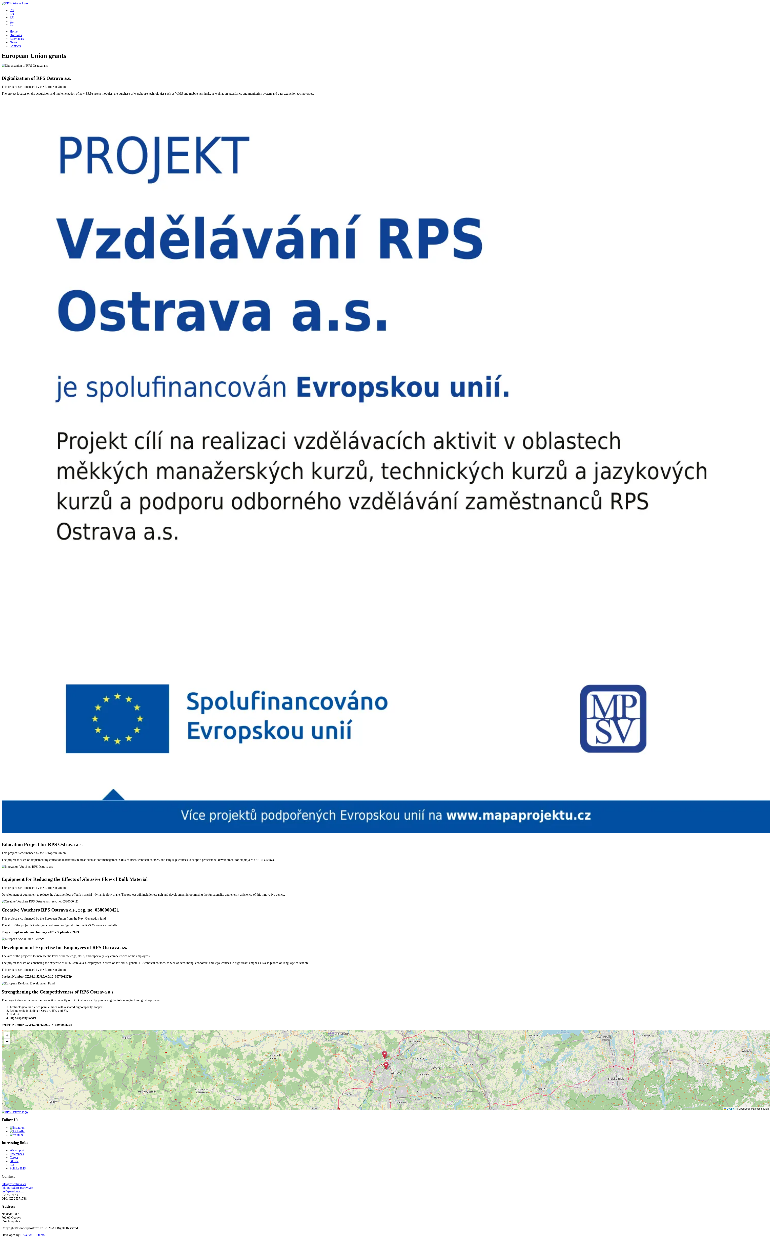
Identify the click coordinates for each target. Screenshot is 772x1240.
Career (14, 1157)
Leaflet (730, 1108)
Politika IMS (18, 1168)
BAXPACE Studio (32, 1235)
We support (17, 1150)
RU (12, 17)
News (13, 42)
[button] (386, 1066)
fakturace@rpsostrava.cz (17, 1187)
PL (11, 24)
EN (12, 13)
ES (11, 21)
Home (13, 31)
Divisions (16, 35)
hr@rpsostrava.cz (13, 1191)
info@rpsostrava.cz (14, 1184)
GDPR (14, 1161)
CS (12, 10)
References (17, 38)
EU (12, 1164)
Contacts (15, 46)
